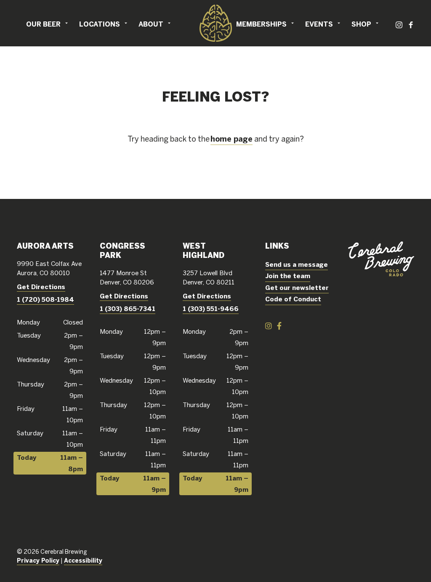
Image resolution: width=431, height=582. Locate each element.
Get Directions (41, 286)
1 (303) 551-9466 (211, 308)
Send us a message (296, 264)
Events (319, 24)
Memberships (261, 24)
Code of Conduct (293, 299)
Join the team (287, 275)
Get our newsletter (297, 287)
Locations (99, 24)
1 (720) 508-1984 (45, 299)
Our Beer (43, 24)
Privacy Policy (38, 560)
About (150, 24)
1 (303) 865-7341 (127, 308)
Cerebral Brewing (215, 23)
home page (231, 138)
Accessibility (83, 560)
